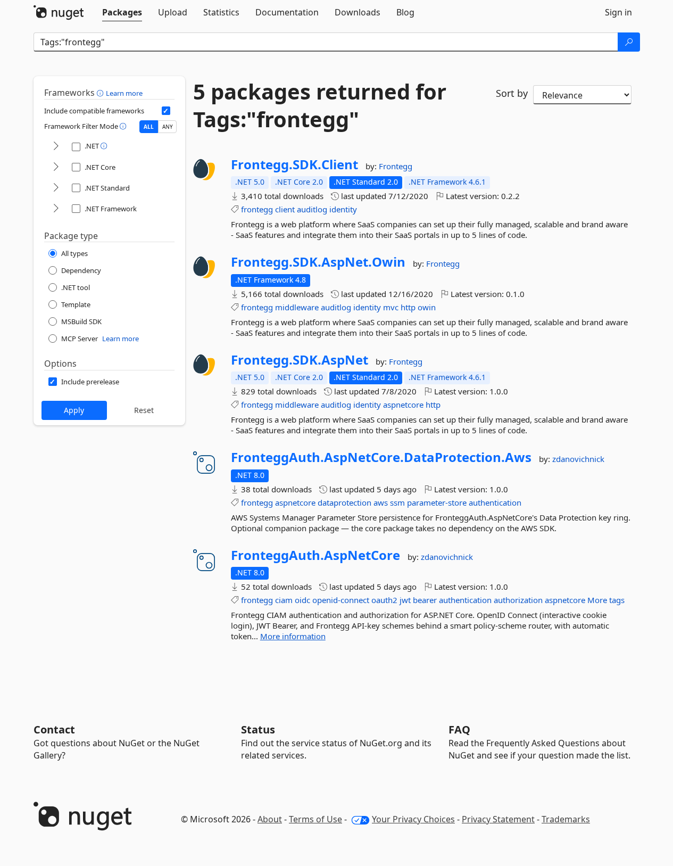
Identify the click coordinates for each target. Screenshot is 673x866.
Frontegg (395, 166)
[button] (101, 92)
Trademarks (566, 819)
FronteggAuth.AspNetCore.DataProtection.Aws (381, 457)
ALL (149, 126)
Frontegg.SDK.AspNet (299, 360)
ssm (397, 502)
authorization (518, 600)
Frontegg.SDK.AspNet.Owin (318, 262)
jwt (405, 600)
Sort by (512, 93)
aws (380, 502)
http (408, 307)
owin (427, 307)
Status (258, 729)
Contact (54, 729)
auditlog (312, 209)
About (269, 819)
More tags (606, 600)
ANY (167, 126)
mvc (390, 307)
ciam (284, 600)
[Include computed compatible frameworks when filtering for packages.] (166, 110)
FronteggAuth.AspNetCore (315, 555)
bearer (425, 600)
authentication (495, 502)
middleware (297, 307)
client (285, 209)
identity (343, 209)
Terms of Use (315, 819)
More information (293, 636)
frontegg (257, 209)
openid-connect (340, 600)
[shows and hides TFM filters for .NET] (56, 146)
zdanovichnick (578, 458)
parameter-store (437, 502)
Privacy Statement (498, 819)
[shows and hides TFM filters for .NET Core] (56, 167)
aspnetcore (403, 404)
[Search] (629, 42)
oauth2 (384, 600)
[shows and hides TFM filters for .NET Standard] (56, 188)
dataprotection (344, 502)
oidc (302, 600)
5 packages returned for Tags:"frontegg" (319, 105)
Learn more (124, 93)
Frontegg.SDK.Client (294, 164)
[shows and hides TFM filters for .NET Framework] (56, 209)
